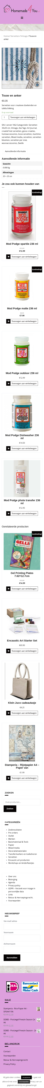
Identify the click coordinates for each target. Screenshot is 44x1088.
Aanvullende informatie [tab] (15, 151)
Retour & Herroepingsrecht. (20, 897)
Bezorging (12, 879)
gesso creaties (28, 131)
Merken (11, 839)
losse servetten (25, 134)
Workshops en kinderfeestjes (21, 863)
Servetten (15, 36)
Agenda (11, 882)
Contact (7, 1051)
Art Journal (32, 128)
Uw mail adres (10, 921)
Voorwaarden (14, 900)
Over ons (12, 876)
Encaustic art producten (19, 860)
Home (6, 36)
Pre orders (13, 832)
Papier (11, 845)
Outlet (11, 836)
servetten (27, 137)
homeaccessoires (9, 134)
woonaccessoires (9, 143)
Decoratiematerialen (17, 851)
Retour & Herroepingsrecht (16, 1060)
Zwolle (21, 143)
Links (10, 894)
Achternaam (9, 944)
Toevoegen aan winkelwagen (22, 117)
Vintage (24, 36)
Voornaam (8, 932)
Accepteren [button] (26, 1077)
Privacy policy (14, 885)
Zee (20, 128)
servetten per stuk (19, 140)
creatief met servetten (11, 131)
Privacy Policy (9, 1064)
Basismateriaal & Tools (18, 842)
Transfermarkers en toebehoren (22, 854)
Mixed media (16, 137)
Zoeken (10, 808)
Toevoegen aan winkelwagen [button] (24, 256)
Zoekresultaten (15, 829)
